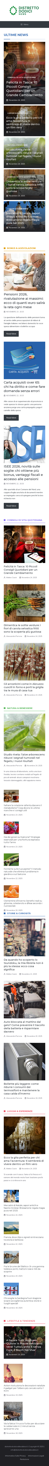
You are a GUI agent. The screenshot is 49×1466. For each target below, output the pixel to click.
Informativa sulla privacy (15, 1456)
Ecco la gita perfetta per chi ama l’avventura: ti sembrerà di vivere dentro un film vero (24, 1161)
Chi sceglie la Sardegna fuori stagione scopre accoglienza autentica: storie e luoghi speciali (22, 1301)
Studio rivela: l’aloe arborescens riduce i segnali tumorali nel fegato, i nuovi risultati (24, 758)
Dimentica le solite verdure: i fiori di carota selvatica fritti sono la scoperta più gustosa (22, 628)
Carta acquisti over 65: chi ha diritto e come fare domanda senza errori (24, 386)
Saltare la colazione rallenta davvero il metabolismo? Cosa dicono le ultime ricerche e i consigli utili (23, 808)
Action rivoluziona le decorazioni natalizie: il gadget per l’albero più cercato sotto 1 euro (24, 1388)
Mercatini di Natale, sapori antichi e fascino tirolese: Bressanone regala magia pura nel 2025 (24, 1208)
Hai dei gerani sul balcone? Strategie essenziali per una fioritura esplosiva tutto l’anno (22, 840)
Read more (11, 333)
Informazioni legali (36, 1456)
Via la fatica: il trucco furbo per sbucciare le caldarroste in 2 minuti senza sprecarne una (24, 1426)
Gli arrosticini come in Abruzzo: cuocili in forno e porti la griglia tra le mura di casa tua (24, 687)
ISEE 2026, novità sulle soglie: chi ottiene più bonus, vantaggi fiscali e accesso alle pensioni (23, 472)
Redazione (24, 1459)
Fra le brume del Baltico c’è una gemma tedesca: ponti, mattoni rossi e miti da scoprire (24, 1269)
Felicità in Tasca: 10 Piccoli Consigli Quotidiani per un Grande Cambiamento (24, 88)
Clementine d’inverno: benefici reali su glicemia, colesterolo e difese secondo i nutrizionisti (23, 903)
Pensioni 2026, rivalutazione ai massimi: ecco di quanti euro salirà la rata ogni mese (24, 300)
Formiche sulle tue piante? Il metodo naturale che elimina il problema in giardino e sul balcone (22, 871)
